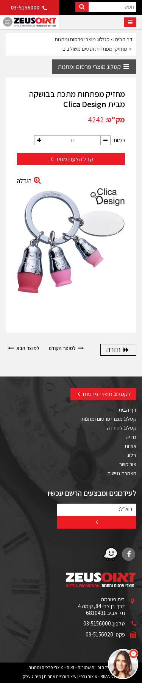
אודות (130, 446)
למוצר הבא (27, 348)
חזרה (114, 349)
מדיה (131, 436)
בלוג (131, 455)
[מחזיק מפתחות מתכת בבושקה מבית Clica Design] (71, 246)
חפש (129, 6)
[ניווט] (130, 22)
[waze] (110, 554)
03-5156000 (26, 7)
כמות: (118, 140)
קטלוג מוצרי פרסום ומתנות (90, 66)
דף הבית (127, 409)
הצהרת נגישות (121, 473)
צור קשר (127, 464)
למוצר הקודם (62, 348)
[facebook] (128, 554)
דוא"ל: (126, 508)
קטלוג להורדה (121, 427)
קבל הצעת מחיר (73, 159)
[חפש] (82, 7)
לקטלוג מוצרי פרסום (106, 394)
